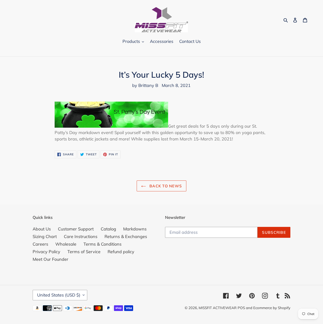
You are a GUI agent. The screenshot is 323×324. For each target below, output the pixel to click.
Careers (40, 244)
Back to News (165, 186)
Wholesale (65, 244)
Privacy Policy (46, 251)
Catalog (108, 229)
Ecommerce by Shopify (271, 308)
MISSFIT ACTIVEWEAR (217, 308)
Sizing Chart (45, 236)
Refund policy (121, 251)
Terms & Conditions (102, 244)
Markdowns (135, 229)
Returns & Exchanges (126, 236)
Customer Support (76, 229)
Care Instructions (80, 236)
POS (241, 308)
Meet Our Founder (50, 259)
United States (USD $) (58, 295)
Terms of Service (83, 251)
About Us (42, 229)
